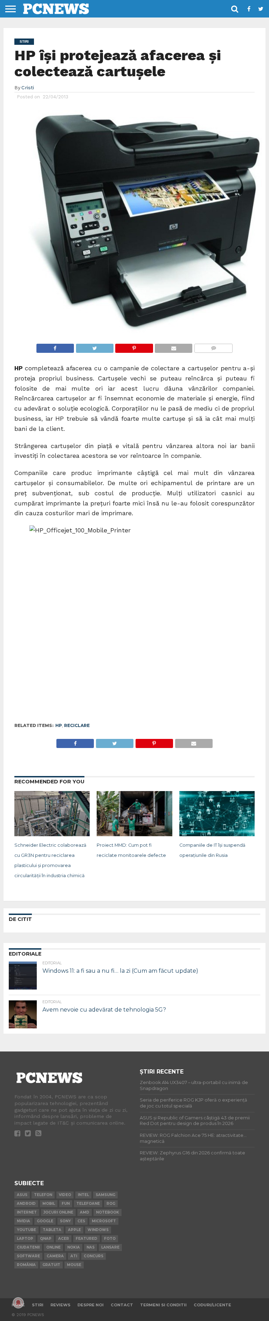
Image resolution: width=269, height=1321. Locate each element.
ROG (110, 1203)
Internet (27, 1212)
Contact (122, 1304)
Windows (98, 1230)
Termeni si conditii (163, 1304)
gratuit (51, 1265)
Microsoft (104, 1221)
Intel (83, 1195)
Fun (66, 1203)
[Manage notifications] (18, 1302)
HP (58, 725)
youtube (26, 1230)
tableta (52, 1230)
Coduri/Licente (212, 1304)
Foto (110, 1238)
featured (86, 1238)
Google (45, 1221)
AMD (84, 1212)
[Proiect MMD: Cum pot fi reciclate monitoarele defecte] (134, 834)
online (53, 1247)
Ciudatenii (28, 1247)
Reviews (60, 1304)
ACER (63, 1238)
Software (28, 1256)
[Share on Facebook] (55, 346)
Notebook (107, 1212)
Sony (65, 1221)
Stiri (37, 1304)
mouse (74, 1265)
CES (81, 1221)
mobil (48, 1203)
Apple (74, 1230)
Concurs (93, 1256)
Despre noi (90, 1304)
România (26, 1265)
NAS (91, 1247)
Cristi (27, 87)
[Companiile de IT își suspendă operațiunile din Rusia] (217, 834)
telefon (43, 1195)
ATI (73, 1256)
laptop (25, 1238)
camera (55, 1256)
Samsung (105, 1195)
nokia (73, 1247)
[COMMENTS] (213, 346)
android (26, 1203)
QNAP (45, 1238)
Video (65, 1195)
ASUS (22, 1195)
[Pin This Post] (134, 346)
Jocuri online (58, 1212)
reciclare (77, 725)
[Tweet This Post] (94, 346)
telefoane (88, 1203)
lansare (110, 1247)
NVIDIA (23, 1221)
